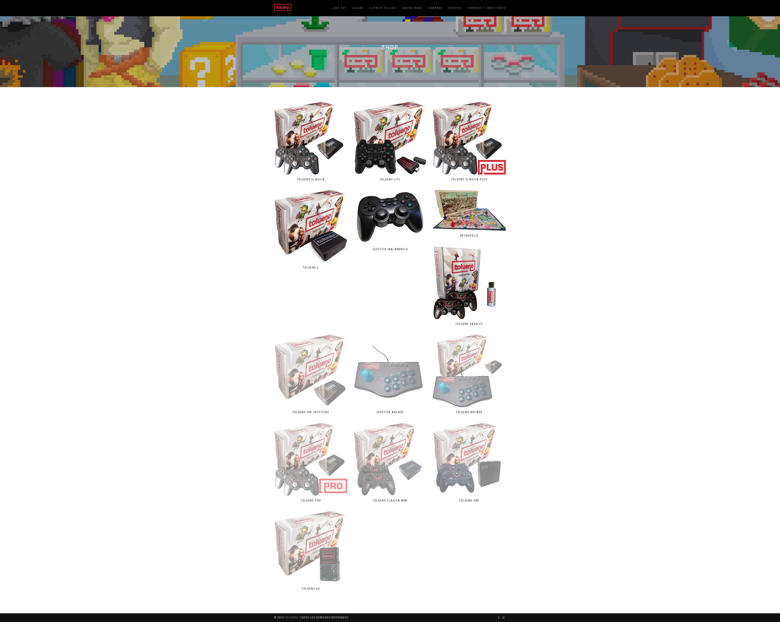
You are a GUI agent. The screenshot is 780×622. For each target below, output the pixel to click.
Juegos (357, 8)
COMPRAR (435, 8)
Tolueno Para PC (469, 324)
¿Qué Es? (339, 8)
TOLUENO (291, 617)
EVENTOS (454, 8)
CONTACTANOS (412, 8)
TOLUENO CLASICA (311, 179)
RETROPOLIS (469, 235)
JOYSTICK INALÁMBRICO (390, 249)
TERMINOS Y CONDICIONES (486, 8)
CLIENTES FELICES (382, 8)
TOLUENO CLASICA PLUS (469, 179)
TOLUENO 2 (311, 267)
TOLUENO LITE (390, 179)
